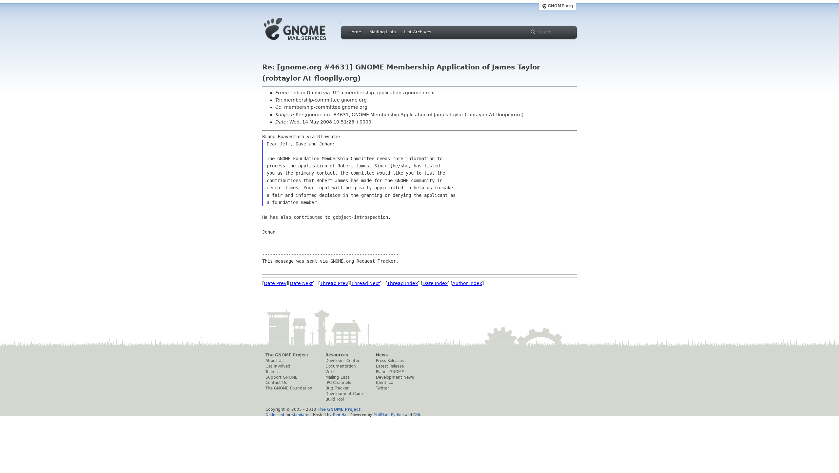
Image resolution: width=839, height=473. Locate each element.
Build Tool (334, 399)
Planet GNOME (390, 371)
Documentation (340, 366)
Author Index (467, 283)
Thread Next (365, 283)
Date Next (301, 283)
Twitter (382, 388)
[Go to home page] (304, 42)
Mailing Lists (382, 31)
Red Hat (340, 415)
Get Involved (277, 366)
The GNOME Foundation (288, 388)
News (382, 355)
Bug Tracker (337, 388)
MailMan (381, 415)
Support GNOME (281, 377)
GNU (417, 415)
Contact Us (276, 382)
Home (354, 31)
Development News (395, 377)
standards (301, 415)
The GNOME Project (286, 355)
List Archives (417, 31)
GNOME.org (560, 6)
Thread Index (402, 283)
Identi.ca (384, 382)
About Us (274, 360)
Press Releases (390, 360)
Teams (271, 371)
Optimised (274, 415)
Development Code (344, 393)
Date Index (435, 283)
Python (397, 415)
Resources (336, 355)
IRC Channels (338, 382)
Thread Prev (334, 283)
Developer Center (342, 360)
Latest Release (390, 366)
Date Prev (275, 283)
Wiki (329, 371)
